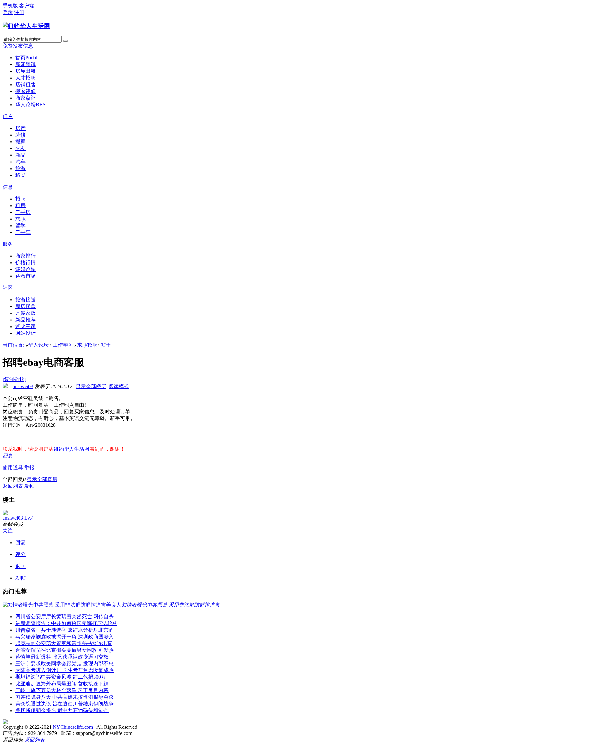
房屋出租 (25, 71)
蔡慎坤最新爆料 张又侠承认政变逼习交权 (62, 656)
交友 (20, 148)
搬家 (20, 141)
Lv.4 (29, 518)
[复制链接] (14, 379)
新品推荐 (25, 319)
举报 (29, 467)
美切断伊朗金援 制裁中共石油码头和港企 (62, 710)
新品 (20, 155)
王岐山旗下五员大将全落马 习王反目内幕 (62, 690)
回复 (8, 455)
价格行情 (25, 262)
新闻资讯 (25, 64)
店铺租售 (25, 84)
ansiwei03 (23, 386)
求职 (20, 219)
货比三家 (25, 326)
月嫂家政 (25, 313)
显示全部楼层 (91, 386)
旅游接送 (25, 299)
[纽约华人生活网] (26, 26)
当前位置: (14, 345)
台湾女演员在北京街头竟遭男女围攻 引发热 (64, 650)
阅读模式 (119, 386)
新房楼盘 (25, 306)
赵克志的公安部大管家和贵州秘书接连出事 (63, 643)
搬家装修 (25, 91)
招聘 (20, 198)
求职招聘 (87, 345)
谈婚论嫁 (25, 269)
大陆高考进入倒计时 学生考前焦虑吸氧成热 (64, 670)
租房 (20, 205)
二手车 (23, 232)
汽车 (20, 161)
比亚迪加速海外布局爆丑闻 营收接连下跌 (62, 683)
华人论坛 (30, 104)
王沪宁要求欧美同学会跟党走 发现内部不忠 (64, 663)
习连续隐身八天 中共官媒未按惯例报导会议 (64, 697)
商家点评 (25, 98)
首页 (26, 57)
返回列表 (13, 486)
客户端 (26, 5)
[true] (65, 41)
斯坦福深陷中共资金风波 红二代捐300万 (60, 677)
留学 (20, 225)
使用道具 (13, 467)
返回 (20, 566)
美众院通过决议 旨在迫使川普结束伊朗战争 (64, 703)
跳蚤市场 (25, 276)
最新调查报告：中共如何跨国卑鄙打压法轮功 (66, 623)
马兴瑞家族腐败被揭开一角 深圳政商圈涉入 (64, 636)
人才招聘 (25, 77)
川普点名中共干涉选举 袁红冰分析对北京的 (64, 630)
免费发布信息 (18, 46)
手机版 (10, 5)
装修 (20, 135)
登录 (8, 12)
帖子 (106, 345)
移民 (20, 175)
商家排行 (25, 256)
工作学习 (63, 345)
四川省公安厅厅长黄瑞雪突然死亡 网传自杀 (64, 616)
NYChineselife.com (73, 727)
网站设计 (25, 333)
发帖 (29, 486)
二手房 (23, 212)
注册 (19, 12)
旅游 (20, 168)
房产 (20, 128)
